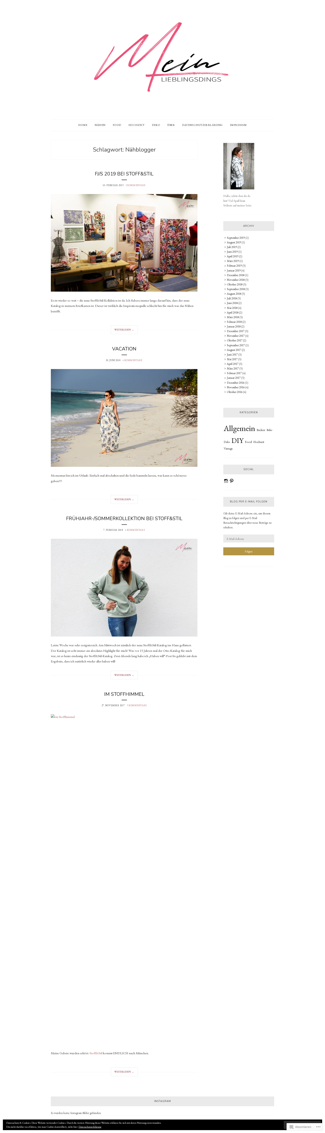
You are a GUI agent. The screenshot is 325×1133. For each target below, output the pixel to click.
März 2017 (233, 368)
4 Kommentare (132, 360)
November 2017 (236, 336)
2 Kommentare (136, 185)
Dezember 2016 (235, 383)
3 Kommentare (137, 705)
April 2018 (232, 312)
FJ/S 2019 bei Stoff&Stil (124, 174)
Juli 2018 (232, 298)
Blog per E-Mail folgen (248, 501)
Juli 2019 (232, 247)
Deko (156, 125)
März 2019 (233, 261)
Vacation (124, 349)
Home (82, 125)
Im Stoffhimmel (124, 694)
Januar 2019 (234, 270)
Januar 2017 (234, 378)
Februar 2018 (234, 322)
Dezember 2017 (235, 331)
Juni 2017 (232, 354)
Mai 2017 (232, 359)
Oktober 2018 (234, 284)
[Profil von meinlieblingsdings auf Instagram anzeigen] (226, 481)
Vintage (228, 448)
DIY (237, 440)
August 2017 (234, 350)
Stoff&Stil (96, 1053)
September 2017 (236, 345)
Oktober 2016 (234, 392)
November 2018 (236, 280)
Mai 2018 (232, 308)
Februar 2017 (234, 373)
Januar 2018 (234, 326)
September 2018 (236, 289)
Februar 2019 (234, 265)
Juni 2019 (232, 252)
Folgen (248, 551)
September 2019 (236, 238)
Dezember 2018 (235, 275)
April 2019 (232, 256)
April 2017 (232, 364)
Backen (261, 430)
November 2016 (236, 387)
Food (117, 125)
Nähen (100, 125)
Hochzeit (136, 125)
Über (171, 125)
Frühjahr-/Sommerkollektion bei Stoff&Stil (124, 518)
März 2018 (233, 317)
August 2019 (234, 242)
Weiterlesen (122, 331)
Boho (269, 430)
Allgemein (239, 428)
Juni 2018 (232, 303)
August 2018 (234, 294)
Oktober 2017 (234, 340)
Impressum (238, 125)
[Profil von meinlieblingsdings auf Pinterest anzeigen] (231, 481)
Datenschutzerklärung (202, 125)
